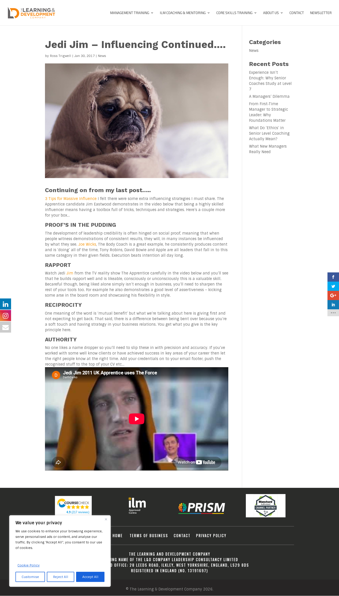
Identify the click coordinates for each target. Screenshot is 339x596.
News (102, 56)
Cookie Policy (29, 565)
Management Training (129, 13)
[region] (60, 551)
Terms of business (149, 535)
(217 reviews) (77, 512)
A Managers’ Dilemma (269, 96)
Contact (296, 13)
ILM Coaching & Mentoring (183, 13)
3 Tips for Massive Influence (71, 198)
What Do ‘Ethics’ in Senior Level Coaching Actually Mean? (269, 133)
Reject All (60, 577)
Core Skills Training (234, 13)
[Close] (106, 519)
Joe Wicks (87, 244)
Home (118, 535)
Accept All (90, 577)
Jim (69, 273)
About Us (271, 13)
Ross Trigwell (60, 56)
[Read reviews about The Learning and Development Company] (73, 508)
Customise (30, 577)
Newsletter (321, 13)
